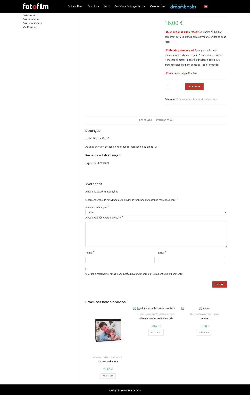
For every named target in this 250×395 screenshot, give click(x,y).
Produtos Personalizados (205, 99)
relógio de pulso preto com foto (156, 318)
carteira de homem (108, 361)
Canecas (193, 314)
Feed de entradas (31, 19)
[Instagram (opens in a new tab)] (225, 6)
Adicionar (194, 86)
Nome (89, 253)
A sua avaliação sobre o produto (104, 218)
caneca (204, 318)
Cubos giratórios (184, 99)
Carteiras (97, 357)
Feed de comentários (32, 23)
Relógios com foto (166, 314)
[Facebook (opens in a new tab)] (221, 6)
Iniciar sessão (29, 15)
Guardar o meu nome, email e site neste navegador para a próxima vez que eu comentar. (134, 274)
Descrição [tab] (145, 120)
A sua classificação (97, 207)
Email (162, 253)
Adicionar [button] (108, 376)
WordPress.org (30, 27)
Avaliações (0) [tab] (164, 120)
